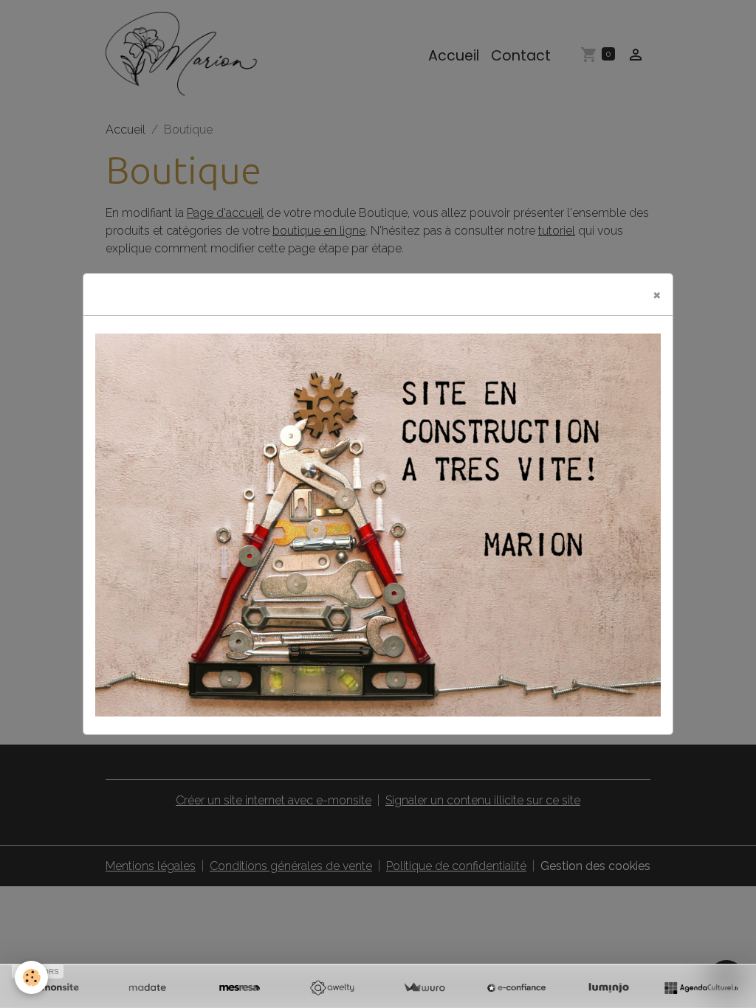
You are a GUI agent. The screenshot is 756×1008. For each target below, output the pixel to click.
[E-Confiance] (516, 988)
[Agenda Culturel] (701, 988)
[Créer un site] (55, 988)
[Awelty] (332, 988)
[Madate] (147, 988)
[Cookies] (31, 977)
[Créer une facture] (424, 988)
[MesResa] (239, 988)
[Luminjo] (608, 988)
